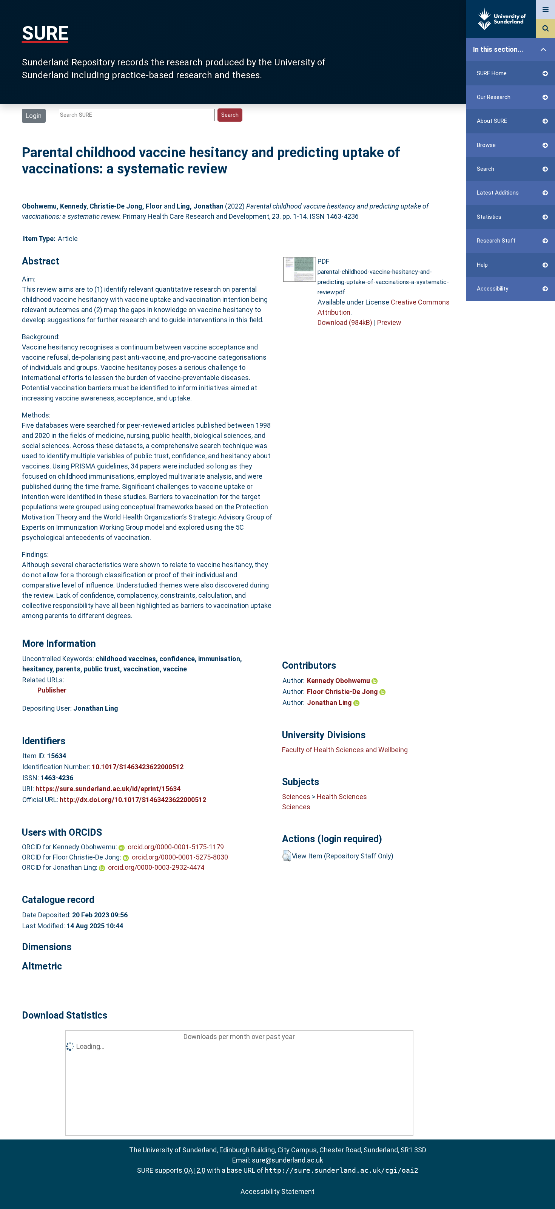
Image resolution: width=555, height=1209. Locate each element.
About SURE (492, 120)
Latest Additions (498, 192)
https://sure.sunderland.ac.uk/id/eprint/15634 (107, 789)
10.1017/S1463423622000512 (137, 767)
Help (482, 264)
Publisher (51, 690)
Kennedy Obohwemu (339, 681)
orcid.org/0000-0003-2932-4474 (156, 867)
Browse (486, 145)
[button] (286, 855)
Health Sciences (342, 797)
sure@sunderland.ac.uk (287, 1160)
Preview (389, 322)
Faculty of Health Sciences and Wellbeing (345, 750)
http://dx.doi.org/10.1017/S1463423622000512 (133, 800)
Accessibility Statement (277, 1191)
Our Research (493, 97)
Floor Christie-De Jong (343, 692)
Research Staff (496, 240)
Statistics (489, 216)
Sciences (296, 797)
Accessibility (492, 288)
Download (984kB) (345, 322)
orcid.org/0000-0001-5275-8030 (180, 857)
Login (34, 115)
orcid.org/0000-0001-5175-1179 (176, 847)
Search (485, 168)
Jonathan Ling (330, 703)
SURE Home (492, 73)
